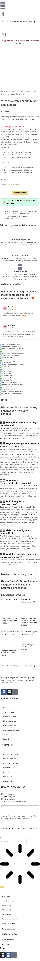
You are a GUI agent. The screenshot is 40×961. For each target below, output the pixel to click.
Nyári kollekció (8, 768)
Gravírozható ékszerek (11, 754)
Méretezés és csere (28, 515)
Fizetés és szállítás (9, 716)
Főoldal (5, 707)
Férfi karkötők (8, 777)
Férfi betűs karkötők (10, 759)
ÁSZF (5, 734)
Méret (3, 180)
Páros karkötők (8, 772)
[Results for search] (20, 864)
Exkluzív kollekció (24, 91)
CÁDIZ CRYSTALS (13, 828)
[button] (20, 424)
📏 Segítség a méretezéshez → (12, 127)
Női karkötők (13, 91)
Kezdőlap (4, 91)
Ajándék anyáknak (8, 901)
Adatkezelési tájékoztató (11, 730)
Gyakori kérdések (9, 712)
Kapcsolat (6, 739)
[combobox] (13, 841)
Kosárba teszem (20, 193)
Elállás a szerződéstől (10, 725)
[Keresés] (2, 887)
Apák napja (6, 896)
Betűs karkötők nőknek (11, 763)
